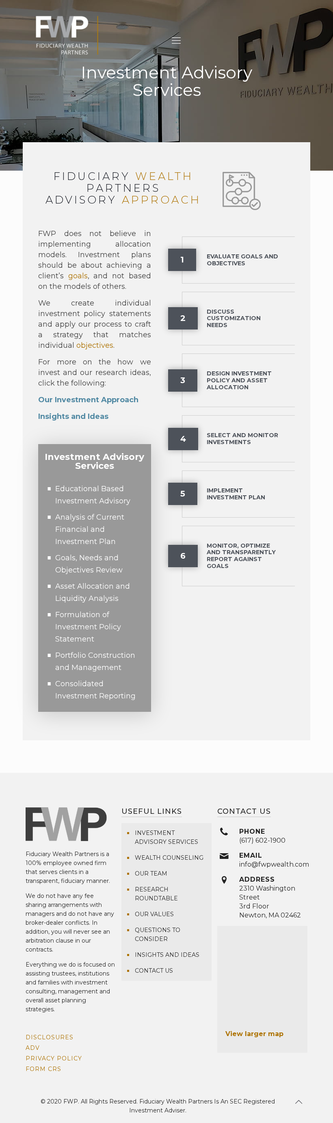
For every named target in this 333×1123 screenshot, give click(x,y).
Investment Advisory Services (166, 837)
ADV (33, 1047)
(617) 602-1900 (262, 840)
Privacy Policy (54, 1058)
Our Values (154, 914)
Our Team (151, 873)
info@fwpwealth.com (274, 864)
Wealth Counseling (169, 857)
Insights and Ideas (73, 416)
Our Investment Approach (88, 399)
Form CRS (43, 1069)
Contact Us (154, 970)
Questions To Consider (157, 934)
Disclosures (50, 1037)
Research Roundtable (156, 894)
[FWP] (67, 40)
